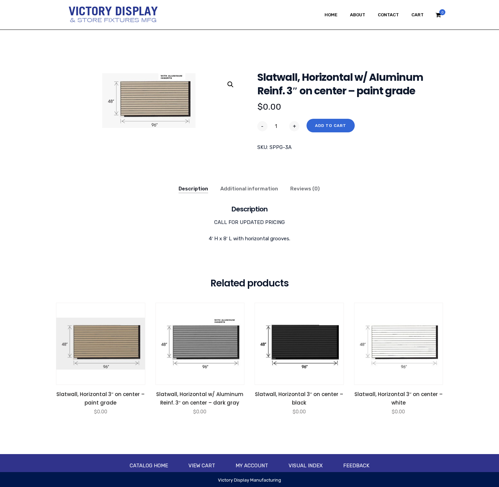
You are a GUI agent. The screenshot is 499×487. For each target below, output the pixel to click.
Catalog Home (149, 466)
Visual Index (306, 466)
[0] (438, 17)
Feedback (356, 466)
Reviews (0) (305, 189)
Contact (388, 14)
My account (252, 466)
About (357, 14)
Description (193, 189)
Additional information (249, 189)
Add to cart (330, 125)
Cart (417, 14)
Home (331, 14)
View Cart (201, 466)
